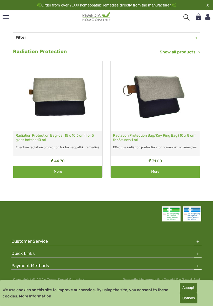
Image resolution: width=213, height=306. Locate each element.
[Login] (207, 17)
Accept (188, 288)
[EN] (96, 17)
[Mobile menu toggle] (6, 17)
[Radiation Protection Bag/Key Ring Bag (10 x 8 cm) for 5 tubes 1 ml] (155, 96)
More (58, 171)
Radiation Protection (40, 51)
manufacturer (159, 5)
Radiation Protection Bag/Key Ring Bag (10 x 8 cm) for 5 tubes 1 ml (154, 137)
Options (188, 298)
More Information (35, 296)
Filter (21, 37)
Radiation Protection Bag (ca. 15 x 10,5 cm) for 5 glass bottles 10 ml (55, 137)
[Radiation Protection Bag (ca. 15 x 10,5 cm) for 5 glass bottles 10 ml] (57, 96)
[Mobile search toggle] (186, 17)
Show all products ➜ (180, 52)
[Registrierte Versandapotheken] (171, 213)
